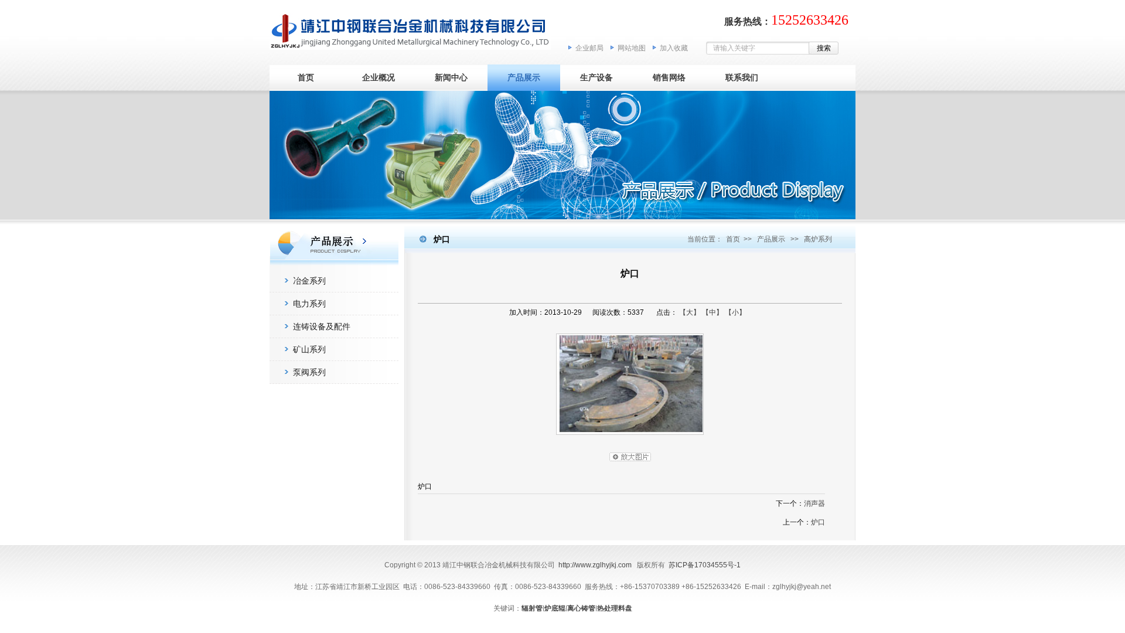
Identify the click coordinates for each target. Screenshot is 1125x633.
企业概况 (378, 77)
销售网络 (669, 77)
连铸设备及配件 (321, 326)
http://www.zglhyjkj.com (595, 565)
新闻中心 (451, 77)
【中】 (712, 312)
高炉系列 (818, 239)
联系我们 (741, 77)
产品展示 (523, 77)
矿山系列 (309, 349)
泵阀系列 (309, 372)
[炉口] (629, 438)
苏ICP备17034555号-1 (705, 565)
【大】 (689, 312)
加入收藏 (674, 48)
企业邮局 (589, 48)
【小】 (735, 312)
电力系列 (309, 303)
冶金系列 (309, 280)
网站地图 (632, 48)
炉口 (818, 522)
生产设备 (596, 77)
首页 (306, 77)
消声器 (814, 503)
